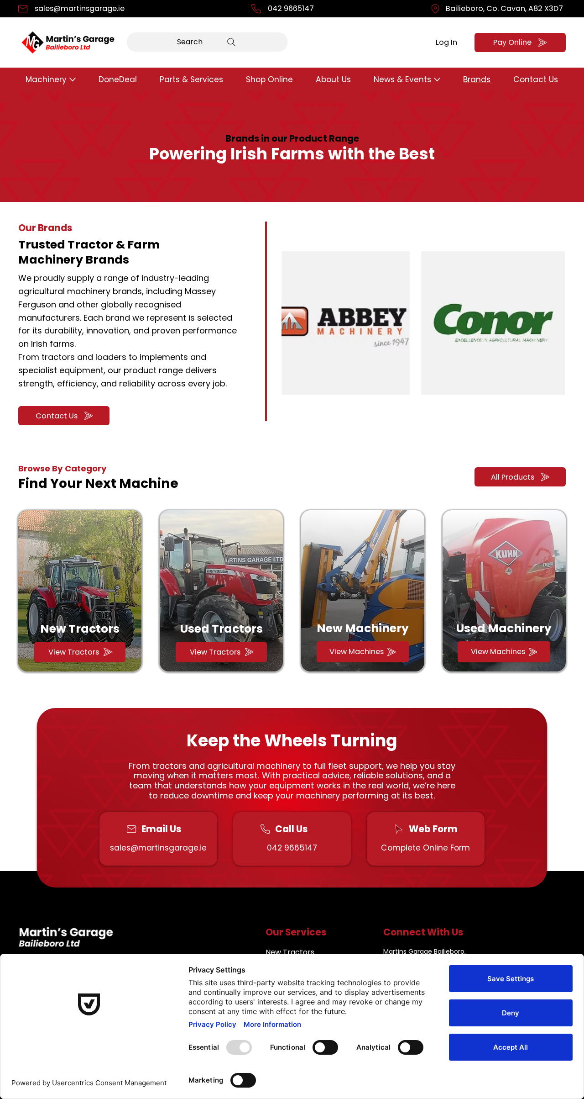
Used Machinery (504, 628)
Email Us (161, 829)
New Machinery (363, 628)
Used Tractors (221, 629)
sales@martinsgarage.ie (80, 8)
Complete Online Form (425, 847)
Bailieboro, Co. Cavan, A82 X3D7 (504, 8)
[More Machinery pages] (72, 79)
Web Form (433, 829)
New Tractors (80, 629)
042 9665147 (291, 8)
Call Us (291, 829)
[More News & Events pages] (437, 79)
